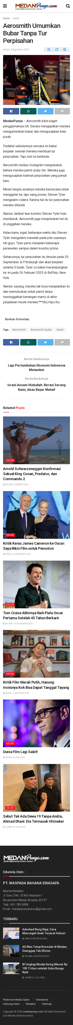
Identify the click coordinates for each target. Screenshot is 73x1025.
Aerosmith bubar (41, 329)
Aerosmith (19, 329)
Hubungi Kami (11, 1003)
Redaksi (30, 1003)
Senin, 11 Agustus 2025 (17, 693)
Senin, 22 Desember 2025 (18, 554)
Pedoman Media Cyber (16, 999)
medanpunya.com (33, 1011)
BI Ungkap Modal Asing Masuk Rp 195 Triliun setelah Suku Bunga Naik (44, 968)
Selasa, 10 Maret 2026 (16, 484)
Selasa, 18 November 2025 (19, 623)
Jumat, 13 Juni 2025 (15, 827)
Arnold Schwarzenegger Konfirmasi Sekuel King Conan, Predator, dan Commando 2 (32, 474)
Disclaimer (42, 999)
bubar (60, 329)
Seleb (16, 18)
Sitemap (47, 1003)
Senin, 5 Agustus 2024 (16, 49)
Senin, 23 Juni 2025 (15, 757)
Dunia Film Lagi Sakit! (20, 752)
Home (6, 18)
